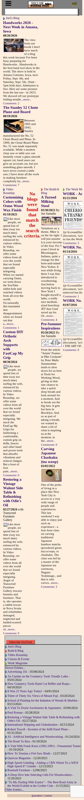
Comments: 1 (11, 327)
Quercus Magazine (19, 758)
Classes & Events (18, 659)
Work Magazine (18, 663)
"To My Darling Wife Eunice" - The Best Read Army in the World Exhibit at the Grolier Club (42, 784)
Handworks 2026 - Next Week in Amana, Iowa (20, 27)
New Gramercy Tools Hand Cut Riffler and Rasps (38, 683)
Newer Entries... (15, 667)
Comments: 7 (11, 185)
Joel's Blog (12, 18)
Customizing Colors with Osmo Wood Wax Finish (13, 203)
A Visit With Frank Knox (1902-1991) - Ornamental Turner (44, 746)
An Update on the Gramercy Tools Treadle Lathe (37, 676)
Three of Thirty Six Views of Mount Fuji (32, 695)
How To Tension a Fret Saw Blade (28, 753)
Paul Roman (15, 712)
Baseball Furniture (19, 770)
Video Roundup (18, 655)
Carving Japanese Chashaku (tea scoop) (49, 455)
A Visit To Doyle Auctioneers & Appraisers (34, 708)
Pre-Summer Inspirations (51, 326)
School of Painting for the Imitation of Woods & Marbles (42, 700)
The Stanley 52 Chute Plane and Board (20, 109)
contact (48, 795)
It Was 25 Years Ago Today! (24, 691)
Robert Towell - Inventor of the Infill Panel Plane (37, 729)
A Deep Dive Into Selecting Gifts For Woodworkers (39, 774)
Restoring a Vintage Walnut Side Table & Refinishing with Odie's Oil (13, 492)
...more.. (26, 99)
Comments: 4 (49, 319)
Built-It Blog (15, 650)
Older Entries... (14, 789)
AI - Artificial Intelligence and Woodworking (35, 736)
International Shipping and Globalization (32, 724)
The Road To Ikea (18, 741)
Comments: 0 (11, 475)
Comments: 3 (49, 586)
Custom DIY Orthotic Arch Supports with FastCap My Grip (13, 345)
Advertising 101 (17, 671)
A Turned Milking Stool (48, 201)
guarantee (37, 795)
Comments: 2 (11, 103)
